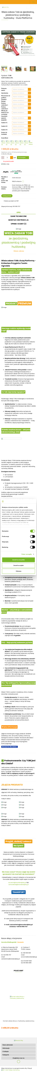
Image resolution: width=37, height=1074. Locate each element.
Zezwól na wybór (18, 565)
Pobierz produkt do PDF (11, 201)
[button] (18, 1045)
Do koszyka (22, 157)
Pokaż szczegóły (27, 554)
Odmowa (18, 571)
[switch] (32, 536)
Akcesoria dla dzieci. (9, 747)
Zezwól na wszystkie (18, 559)
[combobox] (21, 89)
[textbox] (20, 89)
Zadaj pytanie (7, 196)
